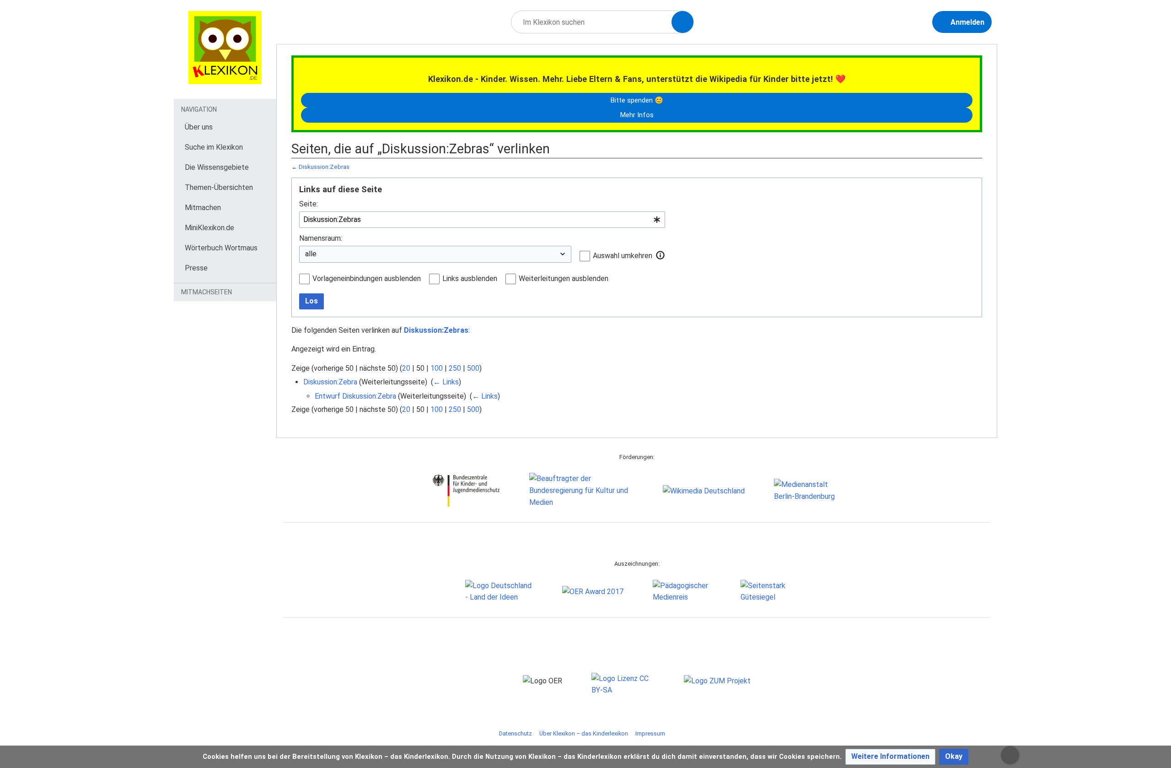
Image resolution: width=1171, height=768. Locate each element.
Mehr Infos (637, 115)
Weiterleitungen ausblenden (563, 278)
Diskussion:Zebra (330, 382)
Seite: (308, 204)
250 (455, 368)
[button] (660, 255)
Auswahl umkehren (622, 255)
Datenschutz (515, 733)
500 (473, 368)
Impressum (650, 733)
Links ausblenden (469, 278)
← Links (446, 382)
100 (436, 368)
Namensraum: (320, 238)
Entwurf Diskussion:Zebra (355, 396)
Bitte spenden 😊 (636, 100)
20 (406, 368)
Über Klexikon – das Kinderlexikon (583, 733)
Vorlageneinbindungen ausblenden (366, 278)
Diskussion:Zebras (324, 166)
